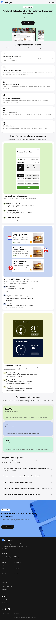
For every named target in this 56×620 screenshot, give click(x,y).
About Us (4, 599)
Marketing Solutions (7, 586)
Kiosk (3, 568)
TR (49, 2)
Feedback (17, 568)
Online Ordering (6, 557)
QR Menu (17, 557)
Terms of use (15, 613)
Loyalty (16, 574)
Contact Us (5, 603)
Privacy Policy (5, 613)
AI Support (17, 562)
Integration (5, 589)
